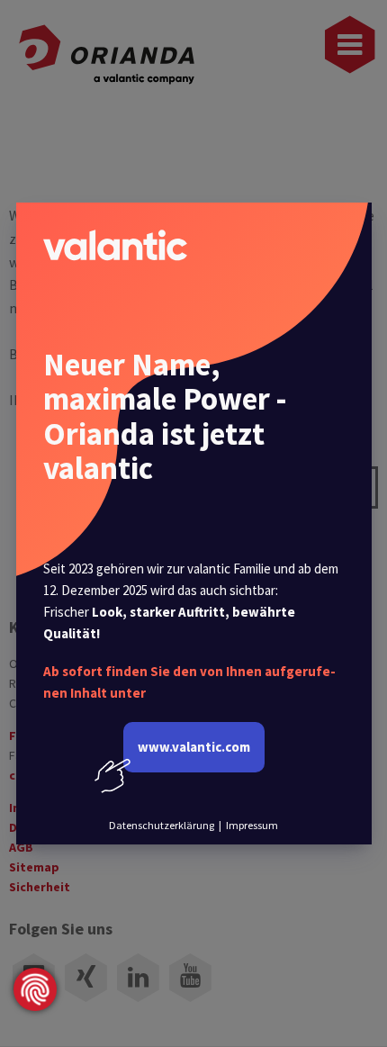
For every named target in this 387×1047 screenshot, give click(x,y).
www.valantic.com (194, 746)
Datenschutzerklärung (161, 825)
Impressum (252, 825)
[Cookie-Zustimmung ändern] (35, 989)
